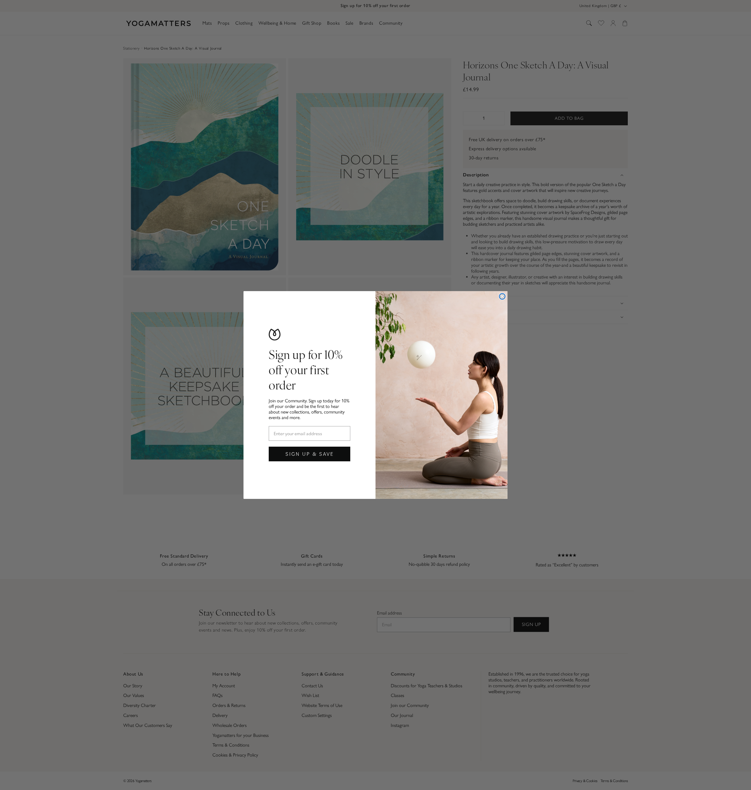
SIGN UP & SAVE (309, 453)
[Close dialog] (502, 296)
